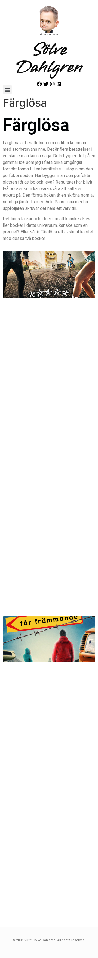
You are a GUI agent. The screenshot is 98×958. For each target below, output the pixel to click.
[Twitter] (45, 83)
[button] (7, 89)
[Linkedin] (59, 83)
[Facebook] (39, 83)
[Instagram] (52, 83)
